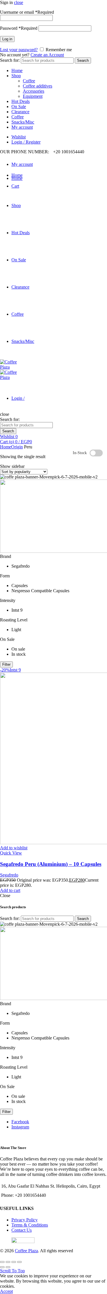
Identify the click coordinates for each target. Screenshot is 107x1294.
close (18, 2)
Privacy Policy (24, 1219)
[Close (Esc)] (2, 1262)
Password (18, 28)
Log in (7, 39)
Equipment (33, 96)
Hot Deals (20, 101)
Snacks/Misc (22, 122)
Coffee (29, 80)
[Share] (8, 1262)
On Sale (18, 106)
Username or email (27, 12)
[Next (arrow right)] (8, 1267)
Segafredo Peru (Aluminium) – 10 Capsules (50, 864)
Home (17, 70)
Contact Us (21, 1230)
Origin (17, 446)
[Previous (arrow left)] (2, 1267)
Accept (6, 1291)
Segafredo (9, 874)
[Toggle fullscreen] (13, 1262)
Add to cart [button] (10, 890)
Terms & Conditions (29, 1225)
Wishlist (18, 136)
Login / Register (26, 142)
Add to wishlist (13, 847)
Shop (16, 75)
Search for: (10, 60)
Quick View (11, 852)
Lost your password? (19, 49)
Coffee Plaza (26, 1250)
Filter (6, 664)
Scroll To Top (12, 1270)
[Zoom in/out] (19, 1262)
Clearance (20, 111)
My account (22, 127)
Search (83, 60)
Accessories (33, 91)
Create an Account (47, 54)
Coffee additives (37, 86)
